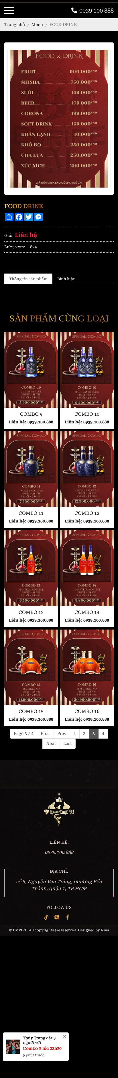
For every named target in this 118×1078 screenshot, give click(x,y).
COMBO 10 (86, 414)
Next (51, 743)
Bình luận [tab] (66, 279)
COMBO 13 (31, 612)
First (45, 733)
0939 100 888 (96, 10)
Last (67, 743)
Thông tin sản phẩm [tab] (28, 279)
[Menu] (9, 10)
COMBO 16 (86, 711)
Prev (61, 733)
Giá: (8, 235)
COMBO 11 (31, 513)
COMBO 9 (31, 414)
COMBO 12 (86, 513)
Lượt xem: (14, 247)
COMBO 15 (31, 711)
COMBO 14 (86, 612)
